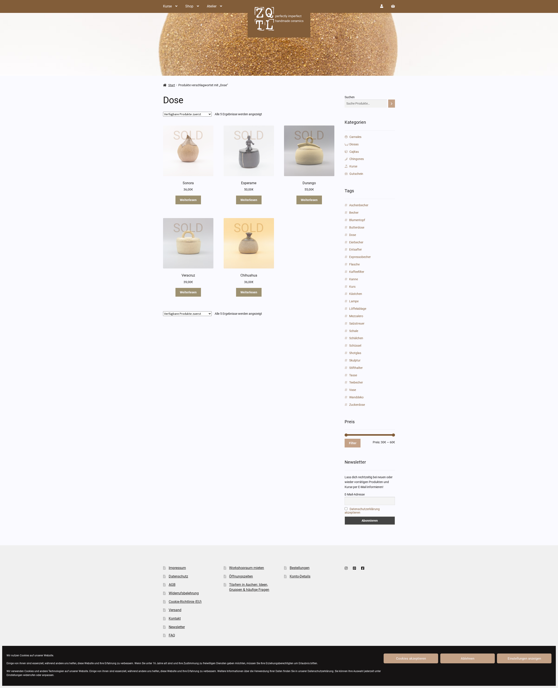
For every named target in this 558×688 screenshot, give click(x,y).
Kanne (353, 279)
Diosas (354, 144)
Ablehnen (467, 658)
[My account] (382, 6)
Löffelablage (357, 308)
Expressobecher (360, 257)
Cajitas (354, 151)
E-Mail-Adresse (355, 494)
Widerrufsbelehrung (184, 593)
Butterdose (356, 227)
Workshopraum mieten (246, 568)
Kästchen (355, 294)
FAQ (172, 635)
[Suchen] (391, 104)
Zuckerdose (357, 404)
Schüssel (355, 345)
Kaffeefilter (356, 271)
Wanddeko (356, 397)
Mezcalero (356, 316)
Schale (353, 331)
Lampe (354, 301)
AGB (172, 585)
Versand (175, 610)
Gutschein (356, 173)
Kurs (352, 286)
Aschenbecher (358, 205)
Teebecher (356, 382)
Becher (354, 212)
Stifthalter (356, 368)
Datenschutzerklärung (320, 671)
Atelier (211, 6)
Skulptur (355, 360)
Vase (352, 390)
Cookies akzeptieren (411, 658)
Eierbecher (356, 242)
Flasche (354, 264)
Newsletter (177, 627)
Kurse (167, 6)
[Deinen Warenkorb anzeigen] (393, 6)
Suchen (350, 97)
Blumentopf (357, 220)
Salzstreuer (356, 323)
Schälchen (356, 338)
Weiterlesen (188, 200)
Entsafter (355, 249)
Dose (352, 235)
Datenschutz (178, 576)
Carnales (355, 137)
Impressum (177, 568)
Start (171, 85)
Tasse (353, 375)
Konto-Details (300, 576)
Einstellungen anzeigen (524, 658)
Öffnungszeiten (241, 576)
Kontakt (175, 618)
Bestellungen (300, 568)
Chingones (356, 159)
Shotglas (355, 353)
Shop (189, 6)
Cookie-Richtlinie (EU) (185, 602)
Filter (352, 443)
